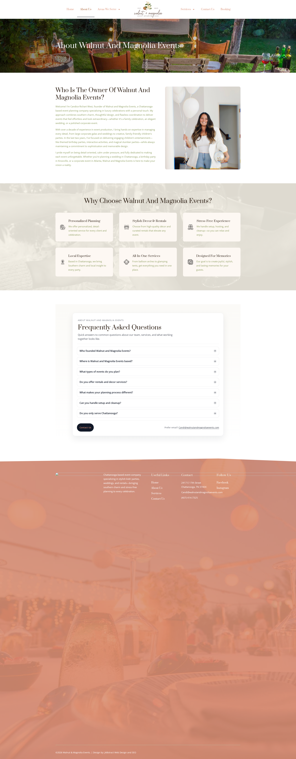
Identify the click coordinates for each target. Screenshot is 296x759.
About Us (85, 9)
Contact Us (207, 9)
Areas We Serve (107, 9)
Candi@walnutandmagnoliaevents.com (199, 427)
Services (186, 9)
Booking (226, 9)
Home (70, 9)
